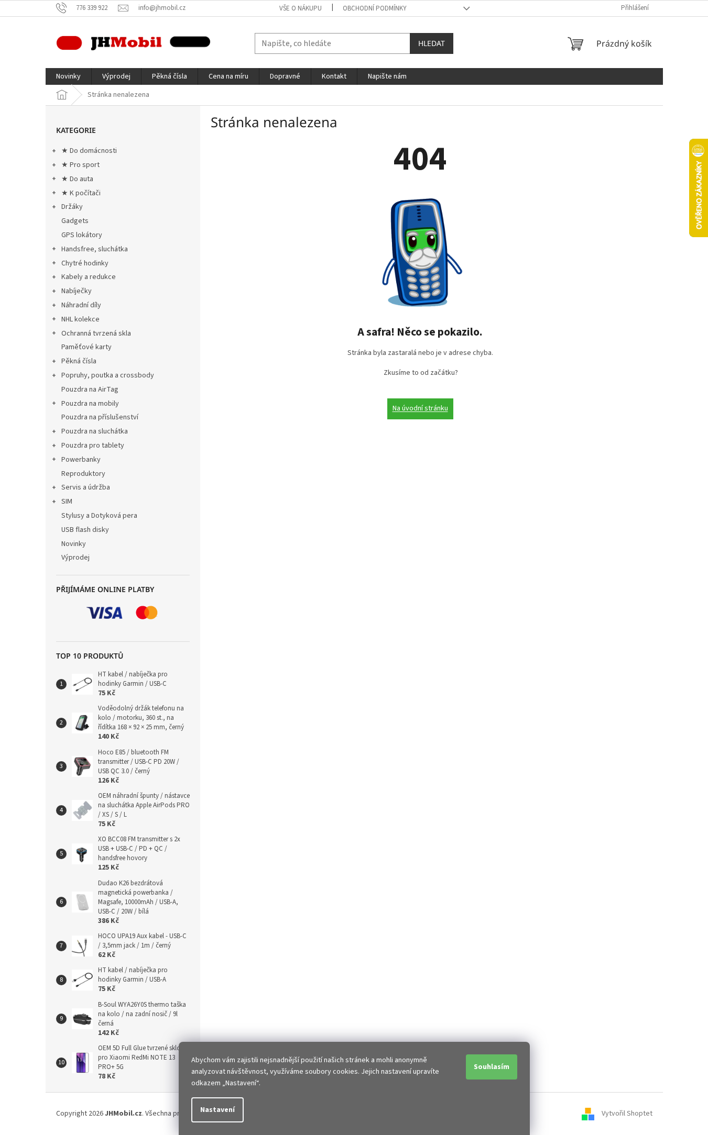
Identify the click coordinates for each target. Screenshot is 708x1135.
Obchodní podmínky (375, 8)
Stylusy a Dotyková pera (99, 515)
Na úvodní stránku (420, 408)
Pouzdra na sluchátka (94, 431)
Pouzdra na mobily (90, 403)
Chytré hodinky (84, 263)
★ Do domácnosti (89, 151)
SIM (66, 501)
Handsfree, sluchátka (94, 249)
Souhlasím (491, 1067)
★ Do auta (77, 179)
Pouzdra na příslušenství (99, 417)
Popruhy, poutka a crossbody (107, 375)
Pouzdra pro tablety (92, 445)
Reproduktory (83, 474)
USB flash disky (85, 530)
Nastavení (217, 1110)
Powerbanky (81, 459)
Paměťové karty (86, 347)
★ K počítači (81, 193)
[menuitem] (68, 76)
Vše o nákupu (300, 8)
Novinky (73, 544)
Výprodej (75, 557)
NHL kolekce (80, 319)
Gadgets (75, 221)
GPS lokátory (81, 235)
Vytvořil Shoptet (627, 1113)
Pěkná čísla (78, 361)
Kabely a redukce (88, 277)
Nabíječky (76, 291)
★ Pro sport (80, 165)
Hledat (431, 43)
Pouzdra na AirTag (89, 389)
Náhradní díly (81, 305)
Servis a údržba (85, 487)
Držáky (72, 207)
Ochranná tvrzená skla (96, 333)
